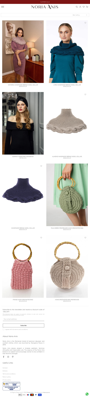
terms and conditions (21, 329)
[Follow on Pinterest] (13, 357)
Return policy (7, 376)
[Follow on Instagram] (8, 357)
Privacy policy (7, 379)
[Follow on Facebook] (4, 357)
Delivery (5, 370)
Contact (5, 367)
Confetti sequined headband (23, 156)
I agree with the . (16, 329)
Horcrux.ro (46, 392)
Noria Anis (30, 392)
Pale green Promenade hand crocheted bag (67, 228)
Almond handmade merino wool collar (67, 156)
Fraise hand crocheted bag (23, 299)
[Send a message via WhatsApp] (87, 394)
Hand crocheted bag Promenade (67, 299)
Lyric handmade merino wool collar (67, 84)
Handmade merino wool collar (23, 228)
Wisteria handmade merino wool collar (23, 84)
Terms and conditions (9, 373)
